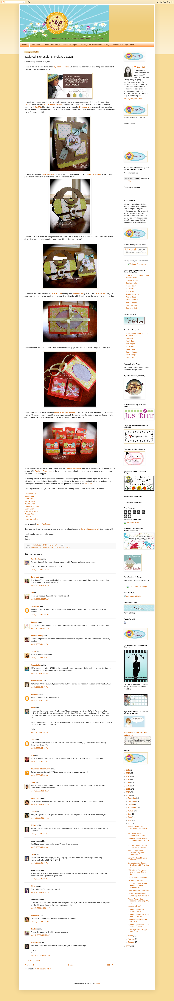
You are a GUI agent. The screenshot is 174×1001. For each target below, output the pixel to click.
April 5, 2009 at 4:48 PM (39, 673)
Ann (32, 593)
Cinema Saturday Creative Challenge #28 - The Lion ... (138, 865)
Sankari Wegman (132, 302)
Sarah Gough (131, 355)
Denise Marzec (30, 514)
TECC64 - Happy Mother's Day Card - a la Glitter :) (137, 847)
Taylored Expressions (93, 174)
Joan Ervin (130, 291)
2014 (128, 779)
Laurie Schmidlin (31, 519)
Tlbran (33, 740)
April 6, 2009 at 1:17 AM (39, 762)
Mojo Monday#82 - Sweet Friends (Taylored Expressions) (137, 886)
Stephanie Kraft (131, 308)
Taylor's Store (78, 294)
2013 (128, 783)
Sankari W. (141, 67)
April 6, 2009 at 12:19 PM (40, 804)
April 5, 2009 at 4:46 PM (39, 658)
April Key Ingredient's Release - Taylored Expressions (136, 853)
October (131, 804)
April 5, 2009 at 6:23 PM (39, 700)
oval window (57, 294)
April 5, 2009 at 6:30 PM (39, 732)
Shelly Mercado (131, 305)
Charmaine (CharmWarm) (41, 769)
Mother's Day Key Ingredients (65, 412)
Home (24, 45)
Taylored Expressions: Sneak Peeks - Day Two (138, 915)
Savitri (33, 812)
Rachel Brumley (37, 636)
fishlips (33, 825)
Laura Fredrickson (31, 506)
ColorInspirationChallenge (52, 104)
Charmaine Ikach (31, 511)
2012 (128, 786)
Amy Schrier (130, 341)
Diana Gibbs (35, 942)
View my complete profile (133, 99)
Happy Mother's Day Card (137, 877)
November (132, 801)
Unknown (34, 694)
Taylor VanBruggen (43, 524)
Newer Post (29, 965)
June (130, 817)
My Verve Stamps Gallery (124, 45)
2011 (128, 789)
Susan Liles (130, 358)
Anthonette (35, 915)
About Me (36, 45)
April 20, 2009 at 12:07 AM (40, 956)
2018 (128, 770)
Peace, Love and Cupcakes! (138, 891)
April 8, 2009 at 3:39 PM (39, 879)
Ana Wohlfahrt (30, 494)
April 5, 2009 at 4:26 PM (39, 644)
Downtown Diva (85, 107)
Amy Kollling (130, 338)
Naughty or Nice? (134, 906)
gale (32, 755)
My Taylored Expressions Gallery (95, 45)
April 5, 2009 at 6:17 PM (39, 687)
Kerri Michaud (131, 297)
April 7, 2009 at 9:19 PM (39, 863)
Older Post (111, 965)
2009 (128, 795)
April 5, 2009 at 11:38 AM (40, 585)
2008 (128, 946)
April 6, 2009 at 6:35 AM (39, 775)
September (132, 808)
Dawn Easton (29, 504)
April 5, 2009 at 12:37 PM (40, 628)
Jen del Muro (29, 501)
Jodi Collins (29, 499)
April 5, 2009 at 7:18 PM (39, 748)
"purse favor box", (48, 174)
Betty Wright (130, 344)
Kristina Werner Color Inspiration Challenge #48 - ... (138, 901)
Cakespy (34, 622)
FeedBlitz (127, 181)
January (131, 942)
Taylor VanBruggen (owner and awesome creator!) (137, 276)
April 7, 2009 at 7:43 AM (39, 834)
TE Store (88, 484)
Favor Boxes (100, 294)
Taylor (33, 782)
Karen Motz (29, 516)
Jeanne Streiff (131, 286)
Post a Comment (34, 960)
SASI (53, 547)
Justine (33, 651)
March (130, 936)
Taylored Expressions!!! (90, 529)
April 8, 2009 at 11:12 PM (40, 892)
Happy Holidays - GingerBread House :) (137, 834)
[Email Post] (62, 545)
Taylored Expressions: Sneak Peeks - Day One (138, 926)
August (131, 811)
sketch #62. (37, 107)
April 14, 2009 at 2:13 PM (40, 922)
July (129, 814)
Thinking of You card (135, 880)
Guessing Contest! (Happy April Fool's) (137, 931)
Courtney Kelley (132, 283)
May (130, 820)
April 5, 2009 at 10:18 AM (40, 570)
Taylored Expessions (61, 67)
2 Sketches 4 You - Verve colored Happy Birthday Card (137, 872)
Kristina (27, 104)
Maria (33, 708)
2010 (128, 792)
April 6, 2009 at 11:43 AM (40, 791)
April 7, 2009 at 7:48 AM (39, 847)
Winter (33, 886)
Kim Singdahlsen (132, 300)
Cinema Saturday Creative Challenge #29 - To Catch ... (138, 841)
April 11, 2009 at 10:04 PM (40, 908)
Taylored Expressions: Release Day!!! (136, 910)
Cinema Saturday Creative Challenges (60, 45)
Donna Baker (29, 496)
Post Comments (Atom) (43, 969)
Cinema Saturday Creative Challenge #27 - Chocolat (138, 895)
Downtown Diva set (73, 469)
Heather (34, 929)
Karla (33, 855)
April (130, 824)
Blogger (97, 983)
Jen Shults (129, 289)
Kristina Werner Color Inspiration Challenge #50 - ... (138, 828)
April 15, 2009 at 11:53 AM (40, 935)
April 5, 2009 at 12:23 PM (40, 615)
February (131, 939)
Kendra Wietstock (132, 294)
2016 (128, 773)
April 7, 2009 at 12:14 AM (40, 818)
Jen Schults (130, 347)
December (132, 798)
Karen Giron (29, 509)
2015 (128, 776)
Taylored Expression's (62, 547)
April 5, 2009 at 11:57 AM (40, 599)
